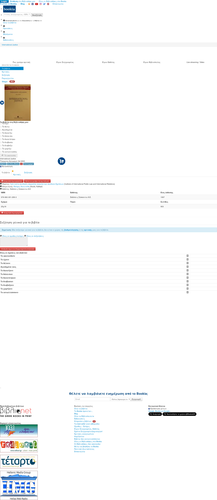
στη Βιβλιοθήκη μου (22, 1)
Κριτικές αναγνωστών (84, 434)
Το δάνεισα (7, 136)
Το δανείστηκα (8, 139)
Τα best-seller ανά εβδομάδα (86, 424)
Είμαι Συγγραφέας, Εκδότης (86, 429)
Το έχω (5, 123)
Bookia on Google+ (162, 411)
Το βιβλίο (6, 68)
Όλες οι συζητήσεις (35, 236)
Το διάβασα (7, 142)
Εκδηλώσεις (79, 418)
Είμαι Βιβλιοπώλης (151, 62)
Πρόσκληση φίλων (158, 408)
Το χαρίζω (6, 148)
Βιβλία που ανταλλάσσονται (87, 439)
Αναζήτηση (37, 15)
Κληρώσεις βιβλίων (82, 421)
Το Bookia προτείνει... (83, 411)
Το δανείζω (7, 133)
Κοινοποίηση (7, 166)
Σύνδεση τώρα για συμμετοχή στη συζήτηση (17, 249)
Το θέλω (6, 126)
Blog (76, 413)
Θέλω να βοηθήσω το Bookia (86, 446)
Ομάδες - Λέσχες (82, 426)
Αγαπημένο (7, 129)
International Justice (10, 44)
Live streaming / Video (195, 62)
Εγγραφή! (136, 399)
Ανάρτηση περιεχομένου (12, 181)
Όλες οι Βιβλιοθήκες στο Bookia (52, 1)
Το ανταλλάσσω (9, 151)
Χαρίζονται (79, 436)
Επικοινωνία (58, 4)
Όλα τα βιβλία (80, 408)
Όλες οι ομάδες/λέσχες (13, 236)
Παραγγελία (8, 78)
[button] (18, 248)
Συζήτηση (6, 75)
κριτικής (88, 230)
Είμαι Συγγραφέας (65, 62)
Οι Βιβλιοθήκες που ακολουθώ (87, 444)
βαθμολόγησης (71, 230)
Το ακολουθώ (10, 155)
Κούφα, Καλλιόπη (22, 186)
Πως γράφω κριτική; (21, 62)
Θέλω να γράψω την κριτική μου (37, 181)
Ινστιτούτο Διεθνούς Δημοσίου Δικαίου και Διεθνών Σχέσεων (37, 184)
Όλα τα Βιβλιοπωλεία (84, 416)
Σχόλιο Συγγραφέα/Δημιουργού (88, 431)
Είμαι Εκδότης (108, 62)
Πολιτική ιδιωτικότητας (84, 449)
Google (151, 411)
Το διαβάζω (7, 145)
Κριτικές (5, 71)
